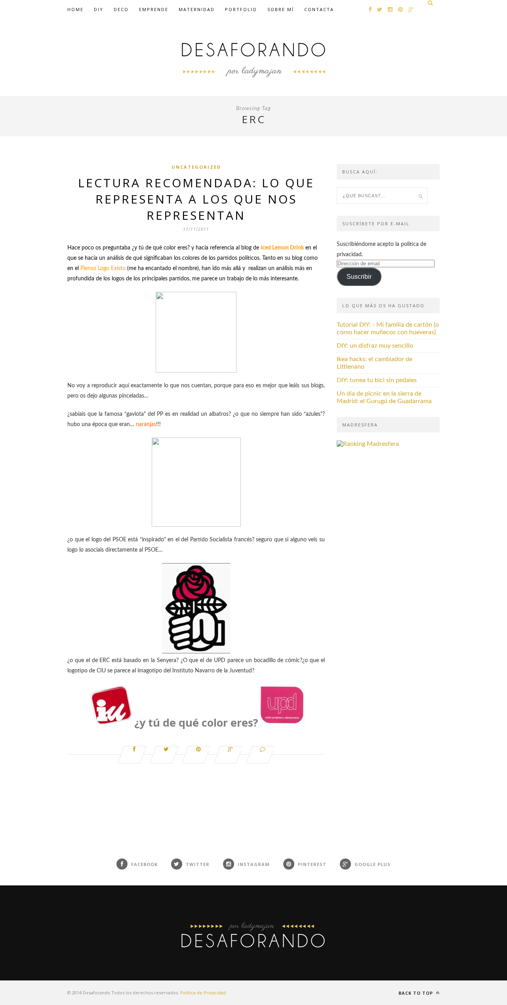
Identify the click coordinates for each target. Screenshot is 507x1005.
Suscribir (359, 276)
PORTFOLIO (241, 9)
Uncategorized (196, 167)
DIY (98, 9)
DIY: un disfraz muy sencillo (375, 346)
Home (75, 9)
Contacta (319, 9)
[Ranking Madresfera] (368, 444)
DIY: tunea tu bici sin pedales (377, 380)
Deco (121, 9)
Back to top (416, 993)
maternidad (197, 9)
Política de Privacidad (203, 992)
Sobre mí (280, 9)
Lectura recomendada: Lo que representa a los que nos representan (196, 199)
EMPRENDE (153, 9)
